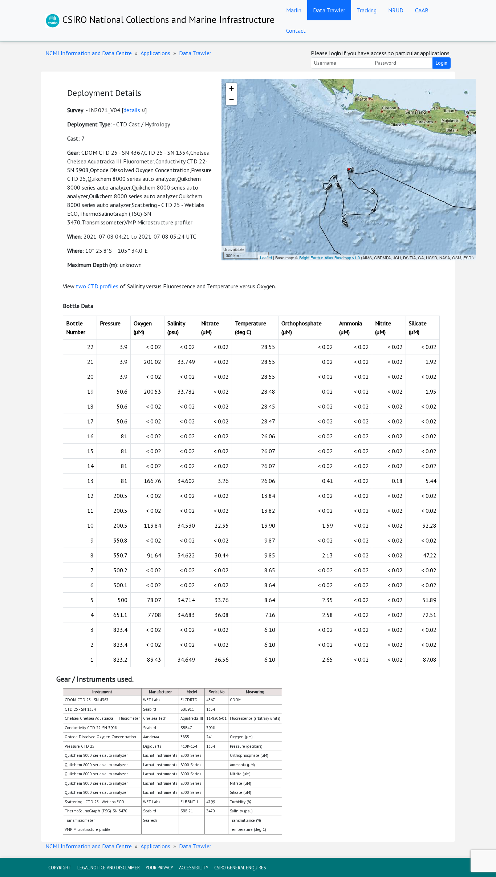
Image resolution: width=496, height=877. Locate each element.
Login (441, 63)
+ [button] (231, 88)
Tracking (367, 10)
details (131, 110)
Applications (155, 53)
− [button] (231, 99)
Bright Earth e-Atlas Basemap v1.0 (329, 257)
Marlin (293, 10)
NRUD (395, 10)
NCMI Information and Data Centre (88, 53)
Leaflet (266, 257)
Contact (296, 30)
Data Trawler (329, 10)
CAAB (421, 10)
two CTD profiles (97, 286)
